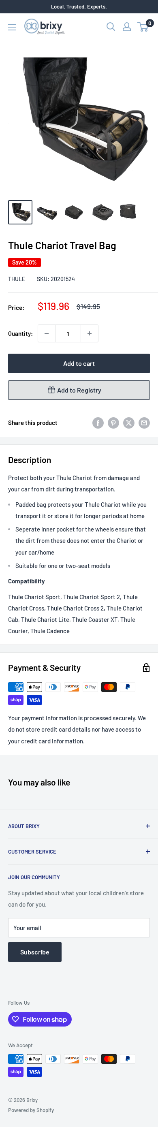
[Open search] (111, 26)
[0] (143, 27)
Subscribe (34, 952)
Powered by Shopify (31, 1110)
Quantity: (20, 333)
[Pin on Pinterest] (113, 422)
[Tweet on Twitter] (129, 422)
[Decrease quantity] (46, 333)
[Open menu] (12, 27)
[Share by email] (144, 422)
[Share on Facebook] (98, 422)
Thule (16, 278)
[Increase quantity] (89, 333)
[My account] (127, 26)
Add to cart (79, 363)
